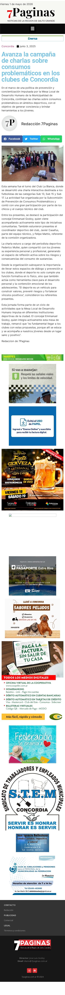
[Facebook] (34, 970)
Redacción (8, 910)
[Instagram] (29, 970)
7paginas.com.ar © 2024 (33, 976)
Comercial (8, 920)
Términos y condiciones (14, 930)
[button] (32, 28)
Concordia (8, 46)
